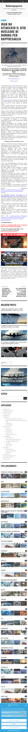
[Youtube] (23, 1)
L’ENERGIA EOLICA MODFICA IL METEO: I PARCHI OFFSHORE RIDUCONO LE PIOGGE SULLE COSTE (12, 309)
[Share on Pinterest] (26, 44)
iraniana (14, 85)
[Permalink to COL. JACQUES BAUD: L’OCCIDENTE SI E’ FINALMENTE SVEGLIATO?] (17, 554)
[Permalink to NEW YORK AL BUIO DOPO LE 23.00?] (17, 613)
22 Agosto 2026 (4, 345)
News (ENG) (5, 414)
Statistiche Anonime (14, 720)
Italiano (5, 362)
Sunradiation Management (11, 441)
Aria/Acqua (8, 429)
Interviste (5, 415)
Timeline (5, 417)
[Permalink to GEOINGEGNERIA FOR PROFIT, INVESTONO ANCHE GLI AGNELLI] (24, 613)
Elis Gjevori (15, 81)
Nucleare (8, 444)
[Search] (2, 1)
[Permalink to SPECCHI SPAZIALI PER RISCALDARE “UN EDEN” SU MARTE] (17, 681)
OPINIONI (5, 409)
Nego (14, 724)
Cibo (7, 428)
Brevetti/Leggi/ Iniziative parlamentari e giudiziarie (16, 420)
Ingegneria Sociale (7, 410)
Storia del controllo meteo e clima (13, 418)
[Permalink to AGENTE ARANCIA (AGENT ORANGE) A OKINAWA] (7, 593)
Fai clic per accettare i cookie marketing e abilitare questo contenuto (14, 241)
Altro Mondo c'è (6, 457)
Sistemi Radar (9, 438)
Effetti (4, 447)
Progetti (7, 423)
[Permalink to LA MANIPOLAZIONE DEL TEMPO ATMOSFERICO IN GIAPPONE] (17, 476)
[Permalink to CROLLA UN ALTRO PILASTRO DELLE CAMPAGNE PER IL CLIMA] (24, 622)
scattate (9, 65)
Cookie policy (10, 730)
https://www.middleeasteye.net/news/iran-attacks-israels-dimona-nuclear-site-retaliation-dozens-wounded (12, 191)
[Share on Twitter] (24, 44)
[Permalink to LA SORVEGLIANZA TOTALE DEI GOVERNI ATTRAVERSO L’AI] (17, 651)
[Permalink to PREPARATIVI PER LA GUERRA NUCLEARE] (7, 661)
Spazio (7, 446)
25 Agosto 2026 (4, 312)
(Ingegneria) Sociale (10, 434)
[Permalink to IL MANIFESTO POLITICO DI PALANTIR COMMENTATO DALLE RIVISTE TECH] (24, 651)
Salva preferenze (14, 727)
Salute (7, 452)
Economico (8, 433)
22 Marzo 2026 (6, 44)
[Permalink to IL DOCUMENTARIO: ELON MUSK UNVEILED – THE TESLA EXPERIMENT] (24, 700)
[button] (26, 705)
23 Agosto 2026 (4, 328)
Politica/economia (9, 450)
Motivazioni (5, 426)
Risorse (7, 431)
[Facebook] (20, 1)
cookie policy (17, 730)
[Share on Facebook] (22, 44)
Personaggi (8, 424)
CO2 (7, 442)
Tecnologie (5, 436)
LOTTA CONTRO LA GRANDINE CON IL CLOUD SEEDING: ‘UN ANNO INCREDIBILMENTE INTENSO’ (13, 342)
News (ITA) (3, 20)
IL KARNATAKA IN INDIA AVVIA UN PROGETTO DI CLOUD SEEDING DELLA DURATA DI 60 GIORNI (14, 326)
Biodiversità (8, 449)
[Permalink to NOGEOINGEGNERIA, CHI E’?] (7, 554)
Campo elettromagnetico (8, 455)
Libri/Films (5, 454)
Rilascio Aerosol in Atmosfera (12, 439)
